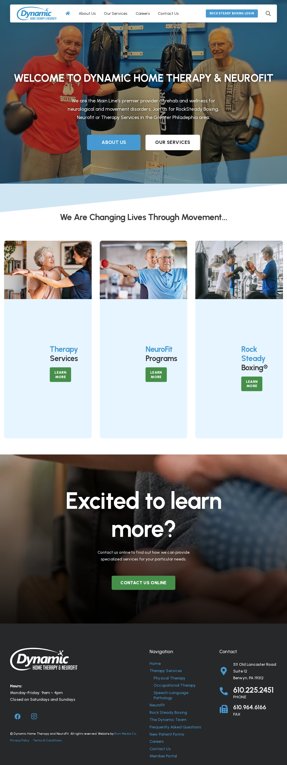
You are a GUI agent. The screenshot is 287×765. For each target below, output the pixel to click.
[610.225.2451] (226, 691)
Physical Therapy (169, 678)
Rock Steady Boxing (168, 712)
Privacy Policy (20, 740)
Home (155, 663)
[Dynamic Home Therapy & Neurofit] (37, 13)
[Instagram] (34, 716)
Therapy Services (166, 670)
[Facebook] (17, 716)
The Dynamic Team (168, 719)
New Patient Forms (167, 734)
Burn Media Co (125, 733)
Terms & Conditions (47, 740)
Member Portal (163, 756)
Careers (157, 741)
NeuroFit (157, 705)
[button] (268, 13)
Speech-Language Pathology (171, 695)
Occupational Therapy (175, 685)
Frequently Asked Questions (175, 727)
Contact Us (160, 748)
